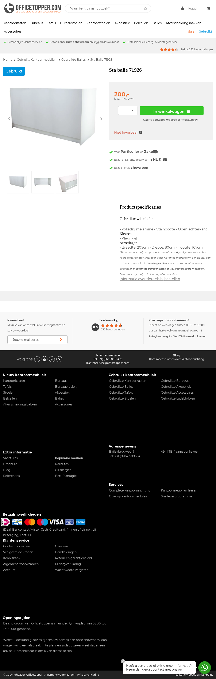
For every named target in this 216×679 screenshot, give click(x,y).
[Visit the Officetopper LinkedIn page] (52, 359)
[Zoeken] (145, 9)
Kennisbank (11, 558)
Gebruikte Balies (121, 387)
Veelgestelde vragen (18, 552)
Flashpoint (206, 674)
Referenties (11, 476)
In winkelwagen (168, 111)
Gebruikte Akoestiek (176, 387)
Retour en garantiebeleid (73, 558)
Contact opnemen (16, 546)
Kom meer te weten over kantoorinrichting (176, 359)
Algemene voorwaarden (21, 564)
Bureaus (37, 23)
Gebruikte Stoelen (122, 398)
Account (9, 570)
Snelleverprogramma (177, 496)
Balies (157, 23)
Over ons (61, 546)
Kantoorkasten (15, 23)
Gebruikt (205, 31)
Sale (191, 31)
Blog (6, 470)
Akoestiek (122, 23)
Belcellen (141, 23)
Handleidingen (66, 552)
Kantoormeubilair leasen (179, 490)
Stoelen (8, 392)
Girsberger (63, 470)
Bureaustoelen (71, 23)
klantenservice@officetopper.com (108, 362)
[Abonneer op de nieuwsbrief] (61, 339)
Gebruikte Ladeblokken (178, 398)
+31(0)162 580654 (108, 359)
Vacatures (10, 458)
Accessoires (13, 31)
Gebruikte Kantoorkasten (127, 381)
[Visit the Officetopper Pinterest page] (59, 359)
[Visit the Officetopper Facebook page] (37, 359)
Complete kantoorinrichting (130, 490)
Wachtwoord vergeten (71, 570)
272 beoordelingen (201, 49)
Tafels (51, 23)
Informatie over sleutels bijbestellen (150, 279)
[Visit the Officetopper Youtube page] (44, 359)
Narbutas (62, 464)
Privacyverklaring (68, 564)
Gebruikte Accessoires (177, 392)
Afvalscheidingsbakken (183, 23)
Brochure (10, 464)
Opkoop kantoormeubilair (128, 496)
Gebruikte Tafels (121, 392)
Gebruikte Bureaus (175, 381)
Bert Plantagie (66, 476)
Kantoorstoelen (98, 23)
